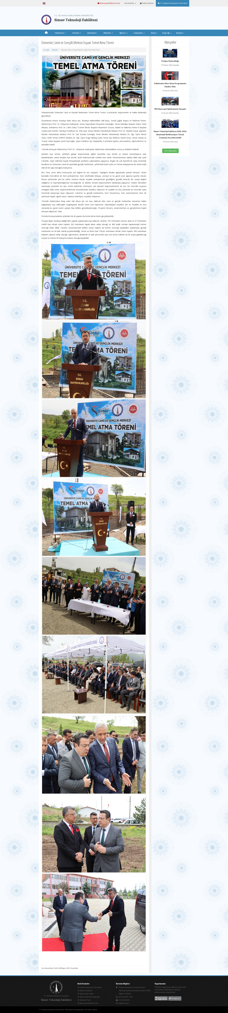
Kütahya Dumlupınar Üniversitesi (90, 987)
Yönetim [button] (76, 33)
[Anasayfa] (46, 33)
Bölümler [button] (108, 33)
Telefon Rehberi (148, 3)
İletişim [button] (179, 33)
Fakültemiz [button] (60, 33)
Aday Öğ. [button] (166, 33)
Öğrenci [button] (122, 33)
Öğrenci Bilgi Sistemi (86, 994)
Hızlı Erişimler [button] (129, 3)
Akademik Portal (85, 1000)
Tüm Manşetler (170, 151)
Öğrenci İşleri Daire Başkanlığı (89, 997)
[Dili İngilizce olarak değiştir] (44, 3)
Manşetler (55, 50)
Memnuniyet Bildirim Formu (109, 3)
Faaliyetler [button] (138, 33)
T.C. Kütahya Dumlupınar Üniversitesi (173, 3)
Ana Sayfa (46, 50)
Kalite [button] (153, 33)
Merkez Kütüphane (85, 991)
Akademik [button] (91, 33)
